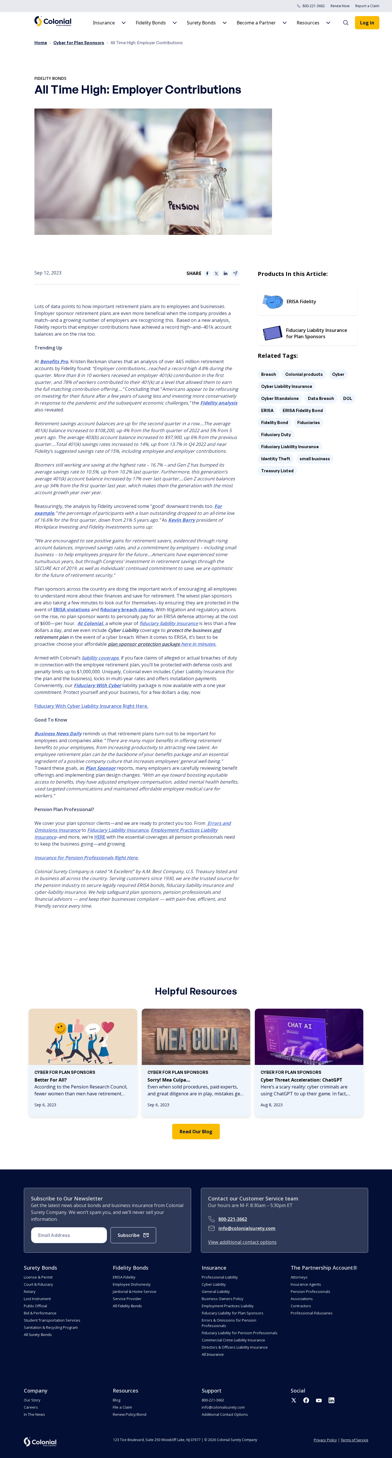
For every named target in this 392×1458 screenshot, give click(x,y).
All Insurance (213, 1354)
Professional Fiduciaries (312, 1313)
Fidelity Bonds (50, 78)
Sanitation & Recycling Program (51, 1327)
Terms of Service (354, 1439)
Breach (268, 374)
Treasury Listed (277, 470)
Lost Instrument (37, 1298)
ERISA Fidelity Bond (303, 410)
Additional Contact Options (225, 1414)
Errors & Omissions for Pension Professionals (229, 1323)
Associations (302, 1298)
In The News (34, 1414)
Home (40, 42)
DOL (347, 398)
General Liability (216, 1291)
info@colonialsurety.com (246, 1228)
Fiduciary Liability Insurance (290, 446)
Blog (116, 1400)
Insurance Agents (306, 1284)
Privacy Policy (325, 1439)
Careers (31, 1407)
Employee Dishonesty (132, 1284)
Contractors (301, 1305)
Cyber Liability (214, 1284)
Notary (30, 1291)
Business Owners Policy (222, 1298)
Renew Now (340, 5)
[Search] (348, 22)
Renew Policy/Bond (129, 1414)
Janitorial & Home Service (134, 1291)
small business (315, 458)
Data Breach (321, 398)
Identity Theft (275, 458)
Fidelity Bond (274, 422)
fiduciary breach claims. (127, 609)
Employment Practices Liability (228, 1305)
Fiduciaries (308, 422)
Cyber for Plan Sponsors (78, 42)
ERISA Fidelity (124, 1277)
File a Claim (122, 1407)
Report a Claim (367, 5)
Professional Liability (220, 1277)
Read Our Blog (196, 1131)
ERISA (267, 410)
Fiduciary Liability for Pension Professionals (239, 1332)
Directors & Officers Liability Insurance (235, 1347)
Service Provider (127, 1298)
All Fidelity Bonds (127, 1305)
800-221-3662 (313, 5)
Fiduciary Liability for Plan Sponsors (232, 1313)
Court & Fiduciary (38, 1284)
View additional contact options (242, 1242)
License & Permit (38, 1277)
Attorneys (299, 1277)
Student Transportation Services (52, 1320)
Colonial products (304, 374)
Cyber (338, 374)
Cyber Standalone (280, 398)
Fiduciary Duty (276, 434)
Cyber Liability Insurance (286, 386)
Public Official (35, 1305)
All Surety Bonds (38, 1334)
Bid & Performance (40, 1313)
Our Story (32, 1400)
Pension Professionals (310, 1291)
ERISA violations (71, 609)
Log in (367, 23)
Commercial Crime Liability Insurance (233, 1340)
